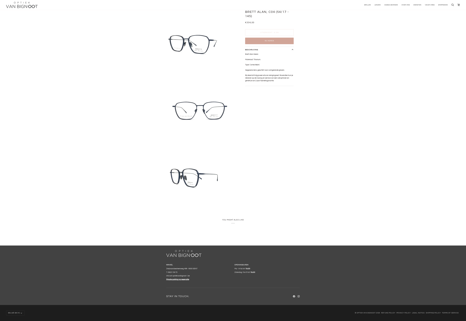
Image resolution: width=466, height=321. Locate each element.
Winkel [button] (169, 265)
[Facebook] (294, 296)
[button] (367, 5)
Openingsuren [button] (241, 265)
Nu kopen (269, 41)
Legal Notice (418, 313)
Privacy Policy (403, 313)
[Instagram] (299, 296)
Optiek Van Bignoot (366, 313)
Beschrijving (251, 50)
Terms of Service (450, 313)
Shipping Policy (433, 313)
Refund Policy (388, 313)
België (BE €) (14, 313)
